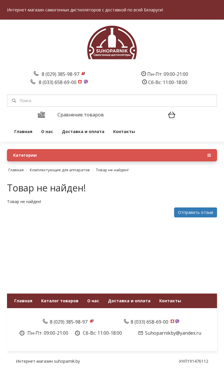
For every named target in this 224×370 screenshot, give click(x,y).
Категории (25, 155)
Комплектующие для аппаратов (60, 169)
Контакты (124, 131)
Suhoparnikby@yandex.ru (173, 333)
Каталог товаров (59, 300)
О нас (47, 131)
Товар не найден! (112, 169)
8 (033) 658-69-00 (58, 82)
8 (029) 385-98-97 (61, 74)
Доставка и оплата (83, 131)
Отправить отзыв (195, 212)
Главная (23, 131)
